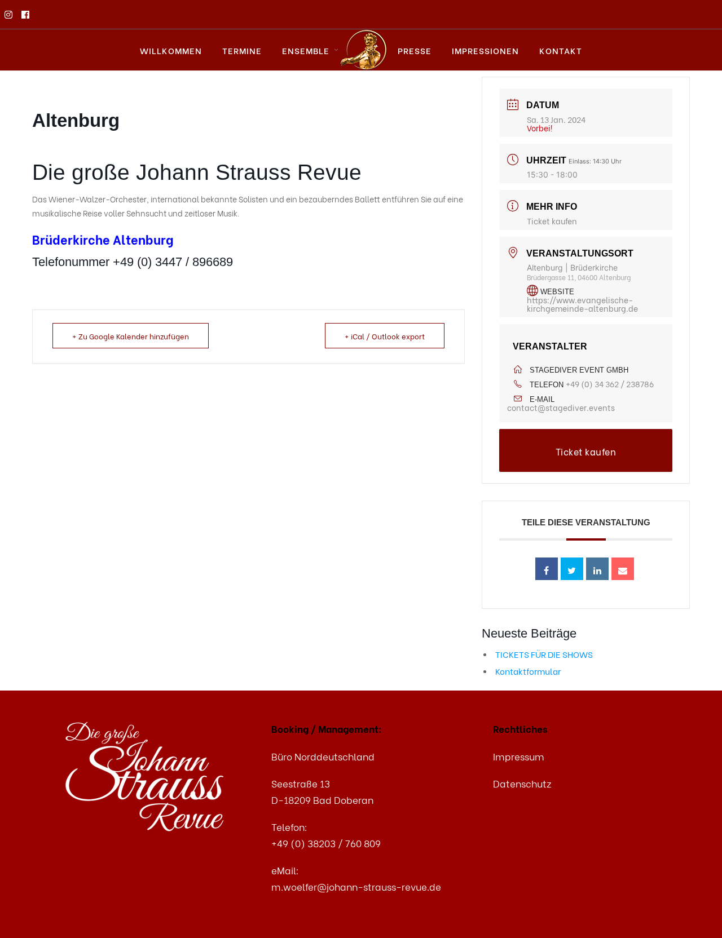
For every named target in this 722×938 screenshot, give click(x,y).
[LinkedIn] (597, 569)
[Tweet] (572, 569)
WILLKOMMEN (171, 50)
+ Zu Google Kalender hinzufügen (130, 335)
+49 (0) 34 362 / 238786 (610, 384)
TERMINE (242, 50)
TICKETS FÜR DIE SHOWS (544, 654)
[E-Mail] (622, 569)
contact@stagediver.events (561, 407)
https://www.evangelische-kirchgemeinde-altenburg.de (582, 304)
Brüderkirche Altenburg (103, 239)
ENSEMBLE (305, 50)
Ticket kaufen (552, 221)
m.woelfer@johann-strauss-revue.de (356, 886)
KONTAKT (560, 50)
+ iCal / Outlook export (385, 335)
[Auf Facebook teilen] (546, 569)
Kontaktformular (528, 671)
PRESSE (415, 50)
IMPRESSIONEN (485, 50)
